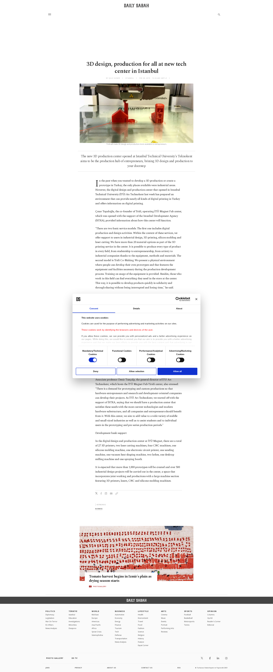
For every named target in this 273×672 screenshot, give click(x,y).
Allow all (177, 371)
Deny (95, 371)
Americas (95, 621)
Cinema (164, 614)
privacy (78, 668)
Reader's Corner (214, 621)
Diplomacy (50, 614)
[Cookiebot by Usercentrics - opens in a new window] (177, 299)
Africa (94, 628)
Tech (117, 632)
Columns (210, 614)
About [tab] (179, 308)
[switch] (122, 360)
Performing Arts (167, 628)
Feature (141, 642)
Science (141, 632)
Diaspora (72, 628)
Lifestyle (143, 611)
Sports (188, 611)
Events (163, 621)
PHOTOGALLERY (99, 586)
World (95, 611)
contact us (146, 668)
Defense (118, 635)
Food (140, 625)
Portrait (164, 625)
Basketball (188, 618)
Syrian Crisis (96, 632)
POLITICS (50, 611)
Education (73, 618)
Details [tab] (136, 308)
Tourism (118, 628)
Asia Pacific (96, 625)
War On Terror (51, 621)
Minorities (73, 625)
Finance (118, 625)
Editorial (210, 625)
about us (111, 668)
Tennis (186, 625)
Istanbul (72, 614)
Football (187, 614)
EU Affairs (49, 625)
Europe (95, 618)
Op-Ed (209, 618)
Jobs (48, 668)
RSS (179, 668)
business (98, 509)
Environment (143, 618)
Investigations (74, 621)
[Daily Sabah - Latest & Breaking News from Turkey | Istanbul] (136, 5)
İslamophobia (97, 635)
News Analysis (51, 628)
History (141, 638)
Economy (118, 618)
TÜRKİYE (73, 611)
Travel (140, 621)
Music (163, 618)
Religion (141, 635)
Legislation (50, 618)
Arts (163, 611)
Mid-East (95, 614)
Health (140, 614)
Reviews (164, 632)
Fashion (141, 628)
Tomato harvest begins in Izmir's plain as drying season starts (120, 578)
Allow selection (136, 371)
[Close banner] (196, 299)
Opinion (212, 611)
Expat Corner (143, 645)
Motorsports (189, 621)
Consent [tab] (94, 308)
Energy (117, 621)
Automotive (119, 614)
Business (120, 611)
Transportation (121, 638)
